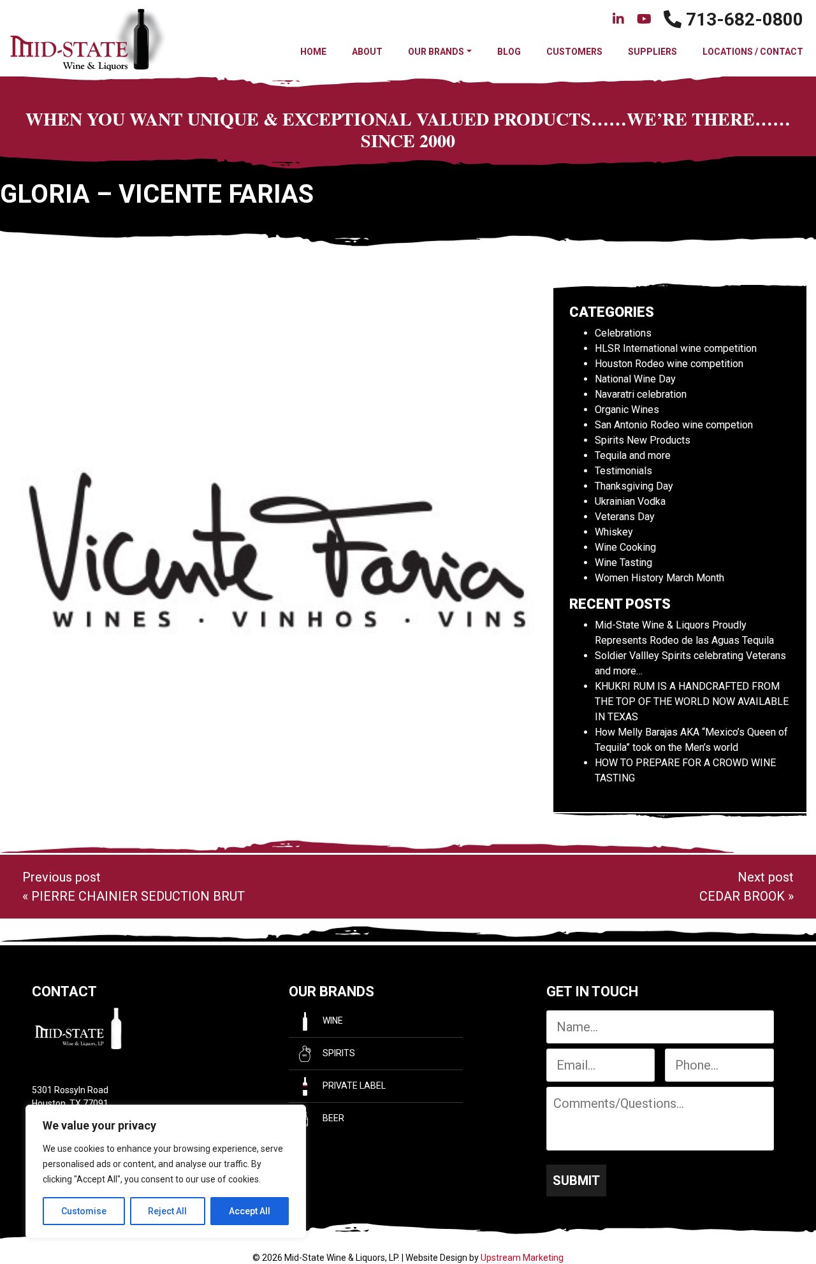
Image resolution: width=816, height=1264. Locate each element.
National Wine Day (635, 379)
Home (313, 52)
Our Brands (436, 52)
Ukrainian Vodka (630, 501)
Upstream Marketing (522, 1258)
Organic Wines (627, 409)
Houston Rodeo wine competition (669, 364)
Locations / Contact (753, 52)
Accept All (249, 1211)
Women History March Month (659, 578)
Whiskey (614, 532)
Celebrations (623, 333)
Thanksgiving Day (634, 486)
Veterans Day (625, 517)
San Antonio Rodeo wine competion (674, 425)
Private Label (353, 1085)
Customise (83, 1211)
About (367, 52)
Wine (332, 1020)
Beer (332, 1118)
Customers (574, 52)
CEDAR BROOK (742, 896)
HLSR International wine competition (676, 348)
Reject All (167, 1211)
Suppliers (652, 52)
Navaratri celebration (641, 394)
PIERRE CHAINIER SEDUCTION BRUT (138, 896)
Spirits (338, 1053)
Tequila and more (633, 455)
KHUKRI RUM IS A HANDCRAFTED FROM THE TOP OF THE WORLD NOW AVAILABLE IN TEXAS (692, 701)
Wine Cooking (625, 547)
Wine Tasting (623, 562)
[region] (166, 1172)
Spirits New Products (642, 440)
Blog (509, 52)
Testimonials (623, 471)
